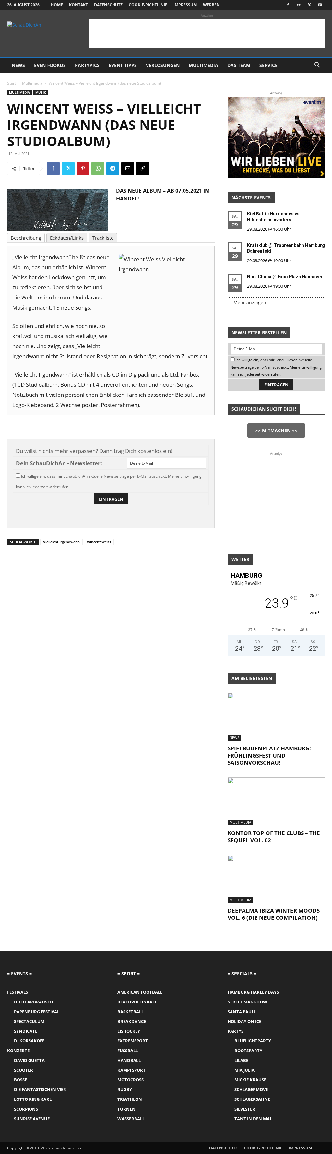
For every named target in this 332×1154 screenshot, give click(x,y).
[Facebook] (288, 5)
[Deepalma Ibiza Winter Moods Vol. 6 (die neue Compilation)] (276, 879)
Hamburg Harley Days (253, 992)
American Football (139, 992)
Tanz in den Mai (252, 1119)
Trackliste (102, 238)
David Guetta (29, 1060)
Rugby (124, 1089)
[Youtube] (320, 5)
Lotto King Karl (33, 1099)
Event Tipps (123, 65)
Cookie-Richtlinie (148, 4)
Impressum (185, 4)
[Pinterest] (83, 168)
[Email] (127, 168)
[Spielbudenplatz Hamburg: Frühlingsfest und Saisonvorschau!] (276, 717)
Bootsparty (248, 1050)
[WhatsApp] (97, 168)
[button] (317, 66)
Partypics (87, 65)
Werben (211, 4)
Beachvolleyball (137, 1002)
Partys (235, 1031)
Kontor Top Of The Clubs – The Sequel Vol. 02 (274, 836)
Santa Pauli (241, 1011)
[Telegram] (112, 168)
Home (57, 4)
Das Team (238, 65)
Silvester (244, 1109)
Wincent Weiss (99, 542)
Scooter (23, 1070)
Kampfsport (131, 1070)
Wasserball (131, 1119)
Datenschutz (108, 4)
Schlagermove (251, 1089)
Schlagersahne (252, 1099)
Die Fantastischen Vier (40, 1089)
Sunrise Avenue (32, 1119)
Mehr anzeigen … (252, 302)
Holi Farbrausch (33, 1002)
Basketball (130, 1011)
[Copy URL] (142, 168)
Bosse (20, 1080)
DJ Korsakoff (29, 1041)
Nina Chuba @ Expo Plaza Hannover (285, 276)
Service (268, 65)
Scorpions (26, 1109)
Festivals (17, 992)
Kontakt (78, 4)
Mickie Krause (250, 1080)
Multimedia (203, 65)
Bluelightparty (252, 1041)
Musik (40, 92)
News (18, 65)
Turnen (126, 1109)
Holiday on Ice (244, 1021)
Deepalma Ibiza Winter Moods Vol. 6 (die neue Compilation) (274, 914)
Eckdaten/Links (67, 238)
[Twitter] (309, 5)
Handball (129, 1060)
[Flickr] (298, 5)
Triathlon (129, 1099)
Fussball (127, 1050)
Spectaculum (29, 1021)
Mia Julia (244, 1070)
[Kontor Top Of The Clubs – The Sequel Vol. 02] (276, 801)
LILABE (241, 1060)
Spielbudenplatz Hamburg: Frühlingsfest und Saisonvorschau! (269, 755)
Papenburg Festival (36, 1011)
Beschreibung (26, 238)
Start (11, 83)
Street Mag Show (247, 1002)
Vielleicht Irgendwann (61, 542)
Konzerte (18, 1050)
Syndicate (25, 1031)
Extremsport (132, 1041)
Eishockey (128, 1031)
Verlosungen (163, 65)
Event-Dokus (50, 65)
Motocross (130, 1080)
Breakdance (131, 1021)
